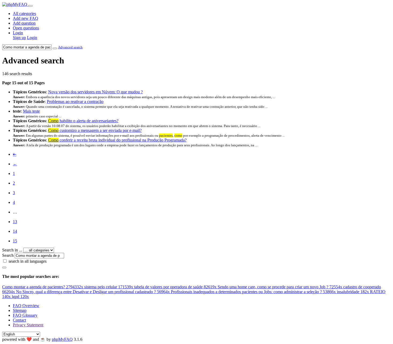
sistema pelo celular (108, 287)
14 (15, 231)
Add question (24, 23)
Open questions (26, 28)
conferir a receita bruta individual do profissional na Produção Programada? (117, 140)
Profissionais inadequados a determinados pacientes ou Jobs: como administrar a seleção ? (253, 291)
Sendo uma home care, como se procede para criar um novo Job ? (280, 287)
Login (18, 32)
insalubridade (353, 291)
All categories (24, 13)
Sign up (19, 37)
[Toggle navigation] (30, 6)
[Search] (4, 267)
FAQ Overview (26, 305)
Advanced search (70, 47)
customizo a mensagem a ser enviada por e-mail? (95, 130)
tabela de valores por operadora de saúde (175, 287)
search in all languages (28, 261)
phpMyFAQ (62, 339)
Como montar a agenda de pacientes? (42, 287)
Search (8, 255)
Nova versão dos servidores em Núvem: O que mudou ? (95, 92)
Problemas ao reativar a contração (75, 101)
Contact (19, 320)
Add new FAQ (25, 18)
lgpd (20, 296)
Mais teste (31, 111)
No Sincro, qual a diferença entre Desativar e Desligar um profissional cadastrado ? (93, 291)
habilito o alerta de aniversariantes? (83, 121)
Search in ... (12, 250)
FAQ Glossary (25, 315)
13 (15, 221)
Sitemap (19, 310)
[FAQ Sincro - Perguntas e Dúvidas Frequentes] (15, 4)
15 (15, 241)
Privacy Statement (28, 325)
